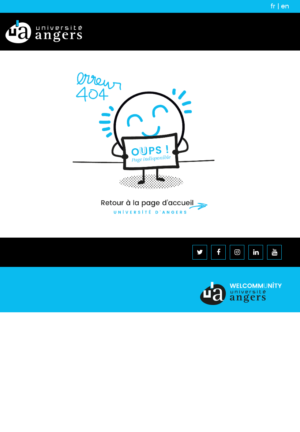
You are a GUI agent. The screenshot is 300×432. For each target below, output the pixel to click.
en (285, 6)
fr (273, 6)
